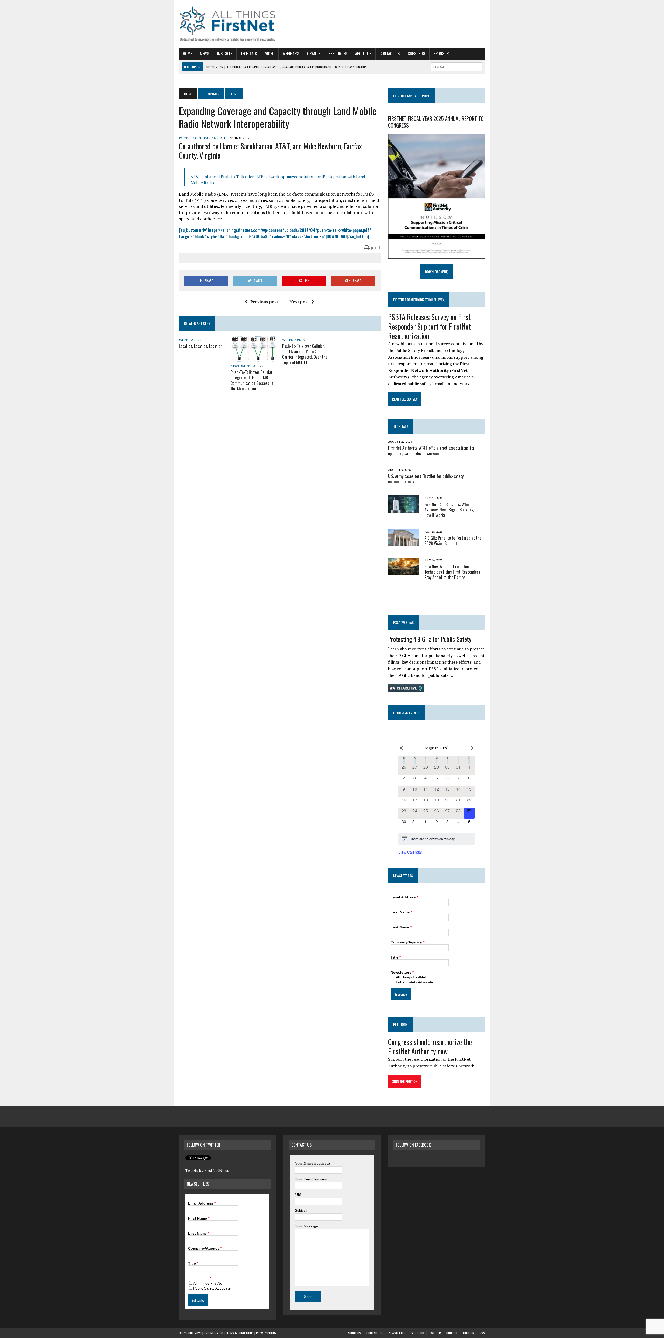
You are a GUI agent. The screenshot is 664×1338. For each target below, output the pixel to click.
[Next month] (471, 748)
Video (269, 54)
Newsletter (397, 1333)
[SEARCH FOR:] (456, 66)
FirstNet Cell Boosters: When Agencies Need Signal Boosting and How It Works (452, 509)
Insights (224, 54)
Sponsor (441, 54)
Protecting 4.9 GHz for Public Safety (429, 639)
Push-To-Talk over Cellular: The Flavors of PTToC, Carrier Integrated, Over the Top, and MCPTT (304, 354)
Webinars (290, 54)
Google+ (452, 1333)
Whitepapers (190, 340)
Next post (299, 302)
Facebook (417, 1333)
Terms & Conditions (239, 1333)
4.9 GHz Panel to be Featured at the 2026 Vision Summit (452, 540)
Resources (337, 54)
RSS (482, 1333)
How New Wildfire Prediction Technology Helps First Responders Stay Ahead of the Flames (452, 571)
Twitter (435, 1333)
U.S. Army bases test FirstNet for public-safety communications (426, 479)
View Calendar (410, 852)
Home (187, 54)
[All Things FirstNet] (227, 24)
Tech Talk (248, 54)
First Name (401, 912)
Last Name (401, 927)
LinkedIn (468, 1333)
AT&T (235, 366)
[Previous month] (401, 748)
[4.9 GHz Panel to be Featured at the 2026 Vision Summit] (403, 543)
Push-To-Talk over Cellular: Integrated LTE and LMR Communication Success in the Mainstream (252, 380)
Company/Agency (407, 942)
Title (396, 957)
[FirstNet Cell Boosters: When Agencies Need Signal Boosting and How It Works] (403, 509)
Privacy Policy (266, 1333)
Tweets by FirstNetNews (207, 1170)
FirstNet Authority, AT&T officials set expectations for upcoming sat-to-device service (431, 450)
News (204, 54)
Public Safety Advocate (414, 982)
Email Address (404, 897)
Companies (211, 93)
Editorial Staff (212, 138)
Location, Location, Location (200, 346)
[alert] (436, 839)
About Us (363, 54)
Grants (313, 54)
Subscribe (416, 54)
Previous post (264, 302)
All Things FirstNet (411, 977)
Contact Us (389, 54)
